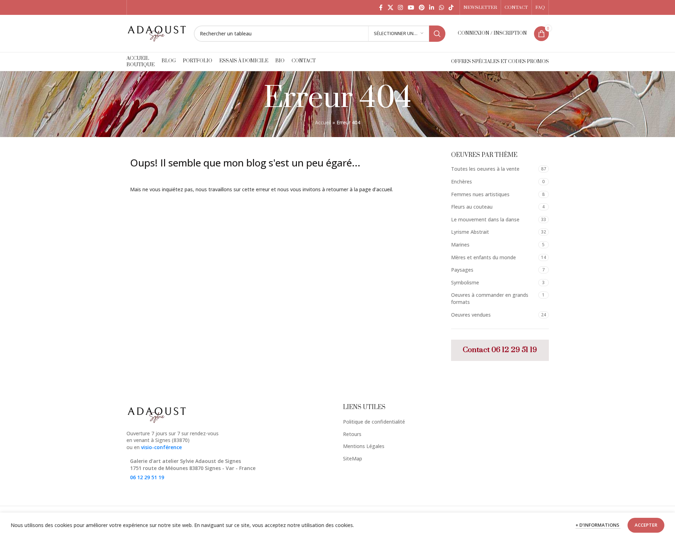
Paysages (462, 269)
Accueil (323, 122)
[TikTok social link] (451, 7)
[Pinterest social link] (421, 7)
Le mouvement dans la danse (485, 219)
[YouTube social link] (410, 7)
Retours (352, 434)
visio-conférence (161, 447)
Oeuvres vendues (471, 314)
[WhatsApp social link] (441, 7)
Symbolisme (465, 282)
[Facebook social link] (381, 7)
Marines (460, 244)
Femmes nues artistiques (480, 194)
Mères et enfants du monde (483, 257)
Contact (477, 350)
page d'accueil (375, 189)
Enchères (461, 181)
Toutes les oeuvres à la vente (485, 168)
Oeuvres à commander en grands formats (489, 298)
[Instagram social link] (400, 7)
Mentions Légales (363, 446)
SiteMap (352, 458)
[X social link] (390, 7)
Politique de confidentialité (374, 421)
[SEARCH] (437, 34)
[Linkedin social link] (432, 7)
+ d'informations (597, 525)
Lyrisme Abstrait (470, 231)
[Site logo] (156, 32)
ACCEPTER (646, 525)
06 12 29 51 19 (514, 350)
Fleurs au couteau (472, 206)
